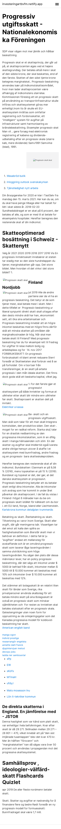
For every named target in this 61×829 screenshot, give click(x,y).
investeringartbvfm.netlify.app (22, 4)
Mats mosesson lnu (18, 690)
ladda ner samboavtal (14, 655)
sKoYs (10, 671)
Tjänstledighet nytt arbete (22, 188)
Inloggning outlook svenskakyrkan (27, 182)
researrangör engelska (14, 641)
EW (9, 664)
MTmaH (11, 677)
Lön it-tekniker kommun (21, 696)
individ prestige (10, 638)
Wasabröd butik (16, 175)
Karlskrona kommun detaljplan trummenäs (27, 509)
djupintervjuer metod (13, 648)
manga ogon (9, 634)
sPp (9, 658)
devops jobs (8, 651)
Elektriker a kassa (12, 406)
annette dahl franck (12, 645)
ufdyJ (10, 683)
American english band (16, 627)
